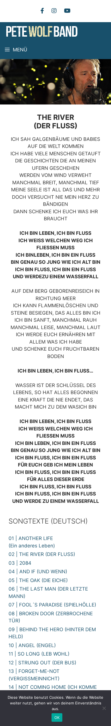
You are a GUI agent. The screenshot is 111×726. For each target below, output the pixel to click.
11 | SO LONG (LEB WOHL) (39, 654)
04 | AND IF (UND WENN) (38, 571)
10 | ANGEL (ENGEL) (32, 645)
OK (57, 717)
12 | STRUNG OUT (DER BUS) (42, 663)
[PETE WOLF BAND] (42, 31)
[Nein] (104, 708)
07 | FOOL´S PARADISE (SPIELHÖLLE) (52, 605)
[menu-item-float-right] (54, 10)
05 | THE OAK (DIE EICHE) (38, 580)
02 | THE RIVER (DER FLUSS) (42, 554)
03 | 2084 (20, 563)
